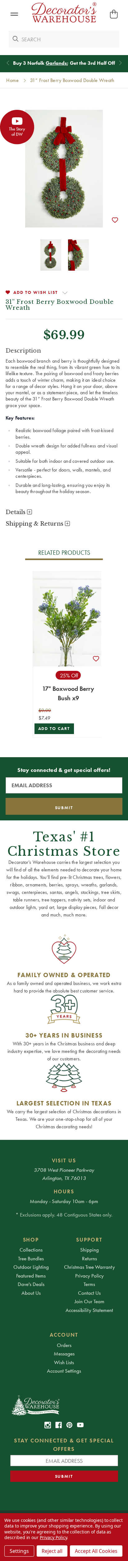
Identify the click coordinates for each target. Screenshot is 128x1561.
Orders (64, 1345)
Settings (19, 1551)
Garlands (56, 63)
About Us (31, 1292)
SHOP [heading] (31, 1239)
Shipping (89, 1249)
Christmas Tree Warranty (89, 1266)
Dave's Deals (31, 1284)
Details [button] (16, 512)
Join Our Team (89, 1301)
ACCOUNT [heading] (64, 1334)
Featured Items (31, 1275)
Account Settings (64, 1370)
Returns (89, 1258)
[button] (14, 14)
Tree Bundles (31, 1258)
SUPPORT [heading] (89, 1239)
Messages (64, 1353)
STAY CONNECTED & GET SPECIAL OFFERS (64, 1444)
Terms (89, 1284)
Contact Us (89, 1292)
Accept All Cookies (96, 1551)
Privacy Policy (89, 1275)
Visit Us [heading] (64, 1160)
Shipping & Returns (35, 523)
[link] (47, 1425)
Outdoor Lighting (31, 1266)
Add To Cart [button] (54, 728)
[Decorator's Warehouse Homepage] (64, 1405)
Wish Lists (64, 1362)
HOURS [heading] (64, 1191)
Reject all (52, 1551)
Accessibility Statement (89, 1310)
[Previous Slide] (7, 63)
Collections (31, 1249)
